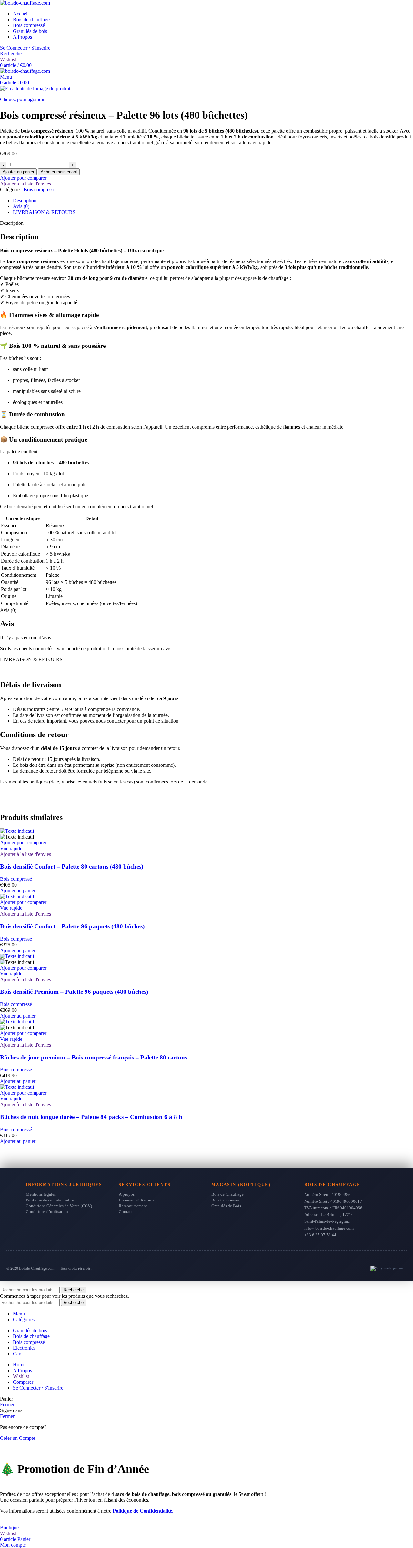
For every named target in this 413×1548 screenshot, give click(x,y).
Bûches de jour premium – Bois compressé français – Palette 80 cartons (93, 1057)
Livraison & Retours (136, 1200)
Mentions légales (41, 1194)
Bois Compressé (225, 1200)
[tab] (24, 200)
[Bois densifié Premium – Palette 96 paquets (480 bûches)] (17, 956)
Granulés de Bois (226, 1205)
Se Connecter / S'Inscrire (38, 1388)
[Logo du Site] (25, 2)
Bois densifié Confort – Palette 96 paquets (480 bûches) (72, 926)
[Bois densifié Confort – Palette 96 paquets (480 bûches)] (17, 896)
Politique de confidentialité (50, 1200)
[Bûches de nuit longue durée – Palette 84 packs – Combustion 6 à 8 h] (17, 1087)
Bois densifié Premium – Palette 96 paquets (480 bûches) (74, 991)
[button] (17, 890)
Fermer (7, 1404)
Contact (126, 1211)
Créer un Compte (17, 1438)
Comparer (23, 1382)
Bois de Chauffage (227, 1194)
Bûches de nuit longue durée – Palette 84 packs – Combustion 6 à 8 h (91, 1117)
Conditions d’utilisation (47, 1211)
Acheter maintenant (59, 171)
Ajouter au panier (18, 171)
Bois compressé (39, 189)
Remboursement (133, 1205)
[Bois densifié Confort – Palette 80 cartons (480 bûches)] (17, 831)
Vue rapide (11, 848)
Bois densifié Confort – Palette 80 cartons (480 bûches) (71, 866)
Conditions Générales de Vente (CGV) (59, 1205)
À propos (127, 1194)
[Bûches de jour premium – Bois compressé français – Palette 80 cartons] (17, 1021)
